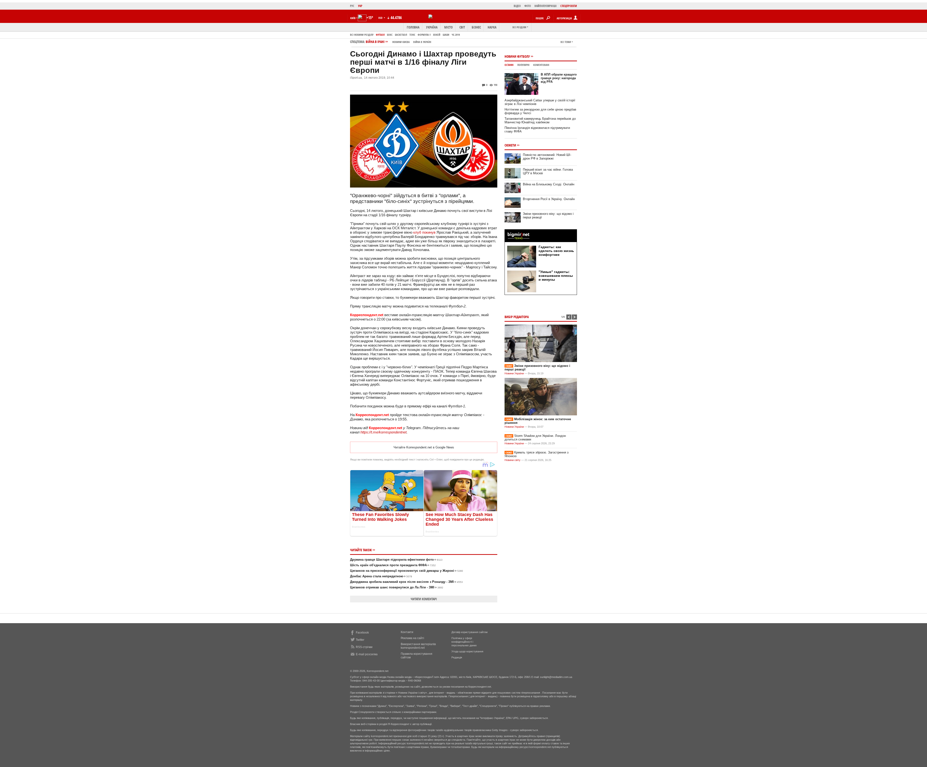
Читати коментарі (424, 599)
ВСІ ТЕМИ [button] (566, 42)
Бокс (390, 34)
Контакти (407, 632)
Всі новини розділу (361, 34)
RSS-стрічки (364, 647)
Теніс (412, 34)
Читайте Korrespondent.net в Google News (423, 447)
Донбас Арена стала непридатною (381, 576)
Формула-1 (424, 34)
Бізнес (476, 27)
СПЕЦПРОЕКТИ (568, 6)
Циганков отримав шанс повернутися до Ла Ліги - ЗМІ (396, 587)
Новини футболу (517, 56)
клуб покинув (424, 232)
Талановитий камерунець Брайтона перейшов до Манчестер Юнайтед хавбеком (540, 120)
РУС (352, 6)
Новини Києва (401, 42)
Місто (448, 27)
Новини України (514, 373)
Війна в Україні (422, 42)
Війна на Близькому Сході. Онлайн (548, 184)
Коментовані (541, 65)
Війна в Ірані (398, 41)
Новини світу (512, 460)
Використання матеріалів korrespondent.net (418, 645)
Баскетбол (401, 34)
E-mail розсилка (367, 654)
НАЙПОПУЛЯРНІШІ (545, 6)
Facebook (362, 632)
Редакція (456, 657)
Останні (509, 65)
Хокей (436, 34)
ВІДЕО (517, 6)
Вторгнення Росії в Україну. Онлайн (549, 199)
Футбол (380, 34)
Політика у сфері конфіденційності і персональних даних (464, 642)
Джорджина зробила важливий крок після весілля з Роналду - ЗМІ (406, 582)
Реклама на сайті (412, 638)
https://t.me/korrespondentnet (383, 432)
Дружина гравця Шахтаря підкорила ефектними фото (396, 559)
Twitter (360, 639)
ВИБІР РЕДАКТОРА (517, 316)
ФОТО (527, 6)
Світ (462, 27)
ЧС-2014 (456, 34)
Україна (431, 27)
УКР (360, 6)
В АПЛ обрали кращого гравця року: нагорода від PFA (559, 78)
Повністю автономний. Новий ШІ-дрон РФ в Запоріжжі (547, 156)
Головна (413, 27)
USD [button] (380, 18)
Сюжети (510, 145)
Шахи (446, 34)
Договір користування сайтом (469, 632)
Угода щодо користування (467, 651)
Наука (492, 27)
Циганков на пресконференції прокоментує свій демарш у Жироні (406, 570)
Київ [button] (353, 18)
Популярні (523, 65)
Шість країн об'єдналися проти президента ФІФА (393, 565)
